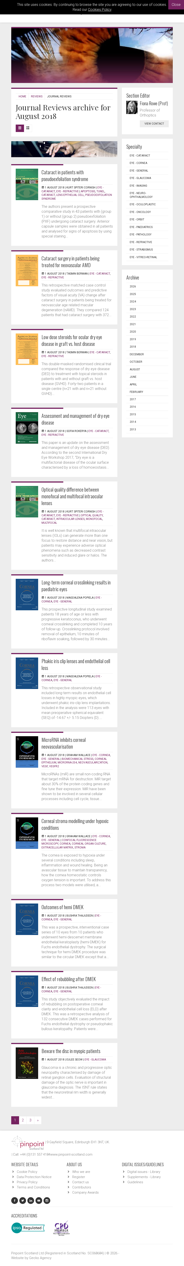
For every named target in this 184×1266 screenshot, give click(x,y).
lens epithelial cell (70, 195)
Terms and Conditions (33, 1187)
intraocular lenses (70, 519)
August (135, 369)
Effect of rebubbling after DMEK (69, 978)
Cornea (65, 843)
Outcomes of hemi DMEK (62, 906)
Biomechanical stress (77, 758)
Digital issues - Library (143, 1172)
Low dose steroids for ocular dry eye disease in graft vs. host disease (72, 340)
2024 (133, 301)
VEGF (45, 766)
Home (22, 96)
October (136, 361)
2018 (133, 346)
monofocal (94, 519)
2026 (133, 286)
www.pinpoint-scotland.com (71, 1154)
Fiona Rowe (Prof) (154, 103)
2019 (133, 339)
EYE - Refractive (67, 191)
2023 (133, 309)
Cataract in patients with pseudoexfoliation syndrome (65, 175)
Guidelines (135, 1182)
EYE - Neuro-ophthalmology (141, 195)
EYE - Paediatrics (141, 227)
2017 (133, 399)
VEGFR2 (54, 766)
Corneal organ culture (89, 843)
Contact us (80, 1182)
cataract (48, 195)
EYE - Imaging (138, 185)
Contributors (81, 1187)
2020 (133, 331)
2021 (133, 324)
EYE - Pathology (140, 234)
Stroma (79, 847)
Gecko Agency (40, 1258)
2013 (133, 429)
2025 (133, 294)
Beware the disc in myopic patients (71, 1050)
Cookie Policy (27, 1172)
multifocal (49, 522)
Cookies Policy (99, 9)
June (133, 376)
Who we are (81, 1172)
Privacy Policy (27, 1182)
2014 (133, 421)
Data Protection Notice (34, 1177)
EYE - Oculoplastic (143, 204)
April (133, 384)
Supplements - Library (144, 1177)
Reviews (36, 96)
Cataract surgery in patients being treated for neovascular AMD (70, 261)
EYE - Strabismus (141, 249)
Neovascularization (92, 762)
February (136, 392)
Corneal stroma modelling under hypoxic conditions (75, 824)
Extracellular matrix (57, 847)
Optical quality (92, 515)
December (137, 354)
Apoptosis (88, 191)
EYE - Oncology (140, 212)
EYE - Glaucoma (95, 1059)
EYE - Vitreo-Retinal (143, 257)
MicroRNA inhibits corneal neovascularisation (64, 743)
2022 (133, 316)
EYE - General (63, 601)
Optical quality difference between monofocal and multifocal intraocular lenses (72, 496)
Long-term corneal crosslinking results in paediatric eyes (76, 586)
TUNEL (100, 191)
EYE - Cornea (101, 755)
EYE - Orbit (137, 219)
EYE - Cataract (100, 273)
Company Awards (85, 1192)
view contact (154, 123)
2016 (133, 406)
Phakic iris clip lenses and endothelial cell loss (76, 664)
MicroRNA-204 (67, 762)
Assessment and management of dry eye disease (76, 419)
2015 (133, 414)
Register (78, 1177)
